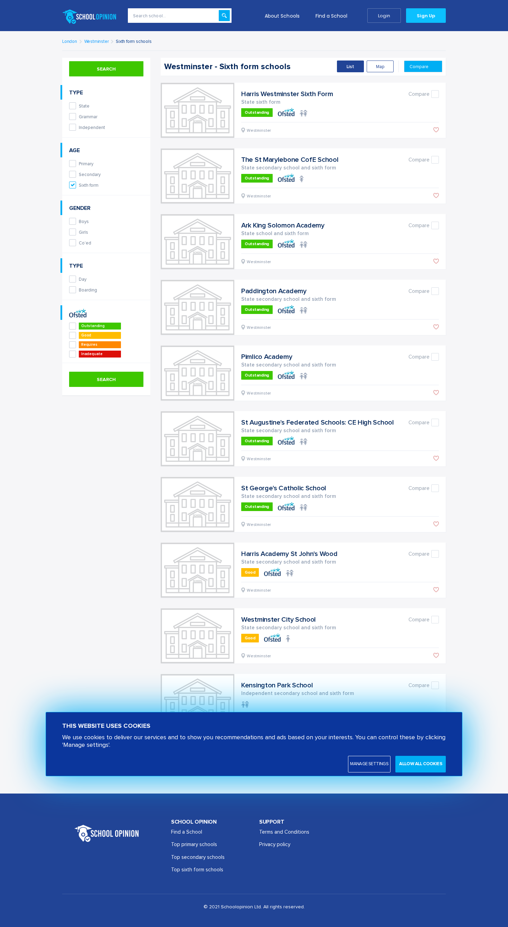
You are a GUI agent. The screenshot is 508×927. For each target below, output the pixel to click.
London (69, 41)
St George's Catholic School (283, 488)
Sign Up (426, 15)
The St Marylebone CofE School (289, 159)
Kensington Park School (277, 685)
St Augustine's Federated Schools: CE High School (317, 422)
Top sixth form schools (197, 869)
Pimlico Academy (266, 356)
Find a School (332, 15)
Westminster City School (278, 619)
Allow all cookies (420, 764)
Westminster (96, 41)
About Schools (282, 15)
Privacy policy (274, 844)
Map (380, 67)
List (350, 67)
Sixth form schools (133, 41)
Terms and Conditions (284, 832)
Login (384, 15)
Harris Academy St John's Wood (289, 553)
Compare (420, 67)
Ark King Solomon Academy (282, 225)
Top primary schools (194, 844)
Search (106, 69)
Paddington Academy (274, 291)
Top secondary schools (198, 857)
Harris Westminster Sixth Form (287, 94)
